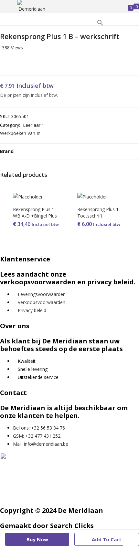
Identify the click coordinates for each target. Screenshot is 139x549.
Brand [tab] (7, 151)
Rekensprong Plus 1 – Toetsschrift (100, 212)
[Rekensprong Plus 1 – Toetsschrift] (92, 197)
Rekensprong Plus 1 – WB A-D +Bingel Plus (35, 212)
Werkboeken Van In (20, 133)
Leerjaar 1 (33, 125)
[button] (100, 24)
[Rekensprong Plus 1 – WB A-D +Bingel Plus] (28, 197)
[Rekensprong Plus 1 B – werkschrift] (2, 63)
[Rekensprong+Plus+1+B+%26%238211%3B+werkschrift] (11, 63)
